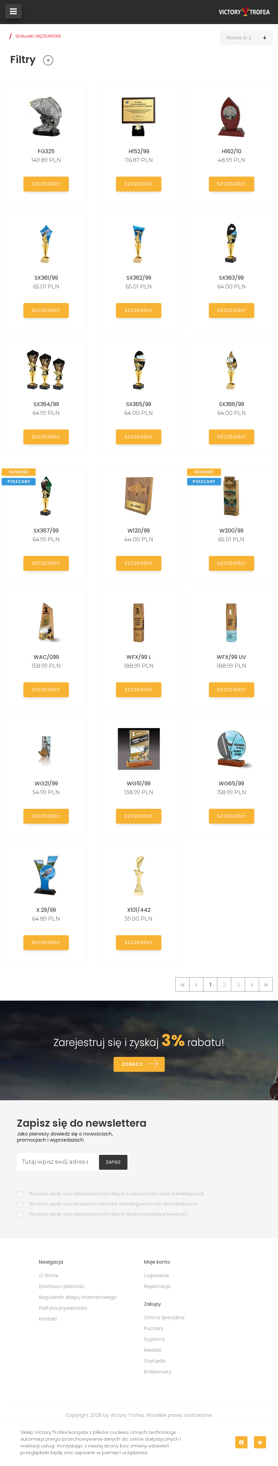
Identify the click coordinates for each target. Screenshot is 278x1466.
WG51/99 (139, 783)
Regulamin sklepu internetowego (78, 1297)
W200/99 (231, 531)
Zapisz (113, 1162)
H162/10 (231, 151)
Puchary (153, 1328)
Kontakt (48, 1319)
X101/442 (139, 910)
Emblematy (158, 1371)
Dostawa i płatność (61, 1286)
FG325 (46, 151)
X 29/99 (46, 910)
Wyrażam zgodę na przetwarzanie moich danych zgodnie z (108, 1214)
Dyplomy (154, 1339)
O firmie (48, 1275)
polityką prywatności (166, 1214)
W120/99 (138, 531)
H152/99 (138, 151)
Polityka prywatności (63, 1308)
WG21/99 (46, 783)
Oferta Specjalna (164, 1317)
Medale (152, 1350)
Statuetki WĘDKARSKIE (38, 36)
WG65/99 (231, 783)
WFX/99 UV (231, 657)
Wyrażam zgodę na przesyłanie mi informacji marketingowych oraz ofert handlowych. (113, 1204)
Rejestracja (157, 1286)
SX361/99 (46, 278)
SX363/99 (231, 278)
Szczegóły (46, 184)
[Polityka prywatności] (241, 1442)
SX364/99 (46, 404)
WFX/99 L (138, 657)
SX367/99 (46, 531)
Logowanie (156, 1275)
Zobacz (132, 1064)
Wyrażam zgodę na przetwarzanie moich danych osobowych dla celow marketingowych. (117, 1194)
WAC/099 (46, 657)
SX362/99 (138, 278)
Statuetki (154, 1361)
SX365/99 (138, 404)
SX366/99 (231, 404)
